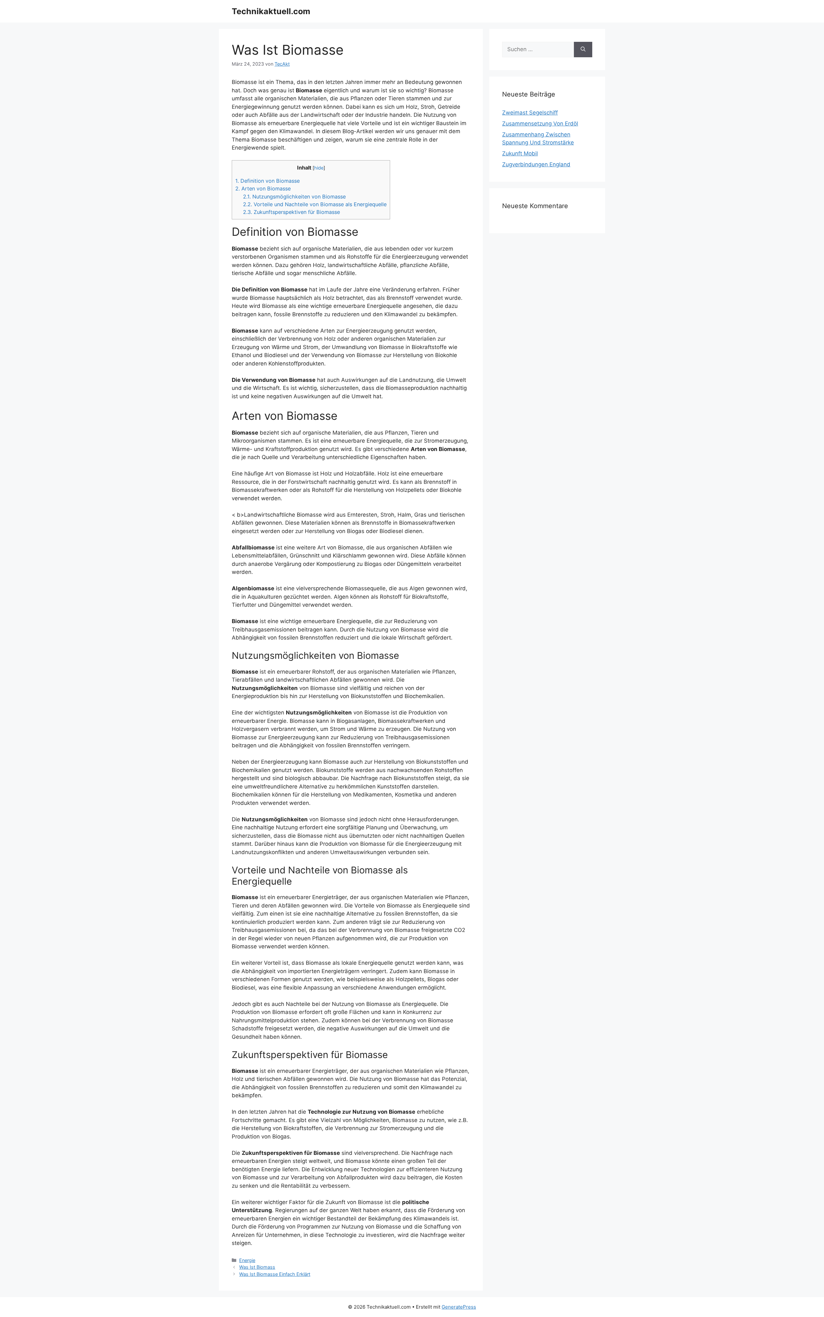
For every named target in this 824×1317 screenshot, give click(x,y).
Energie (247, 1260)
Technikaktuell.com (271, 11)
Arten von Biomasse (263, 188)
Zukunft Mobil (520, 153)
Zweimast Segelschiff (530, 112)
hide (318, 168)
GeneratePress (459, 1307)
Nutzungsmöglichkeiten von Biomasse (294, 196)
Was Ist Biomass (257, 1267)
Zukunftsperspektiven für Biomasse (291, 212)
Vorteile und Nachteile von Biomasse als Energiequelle (315, 204)
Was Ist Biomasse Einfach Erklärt (274, 1274)
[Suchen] (583, 49)
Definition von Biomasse (267, 181)
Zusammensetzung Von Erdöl (540, 123)
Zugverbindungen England (536, 164)
